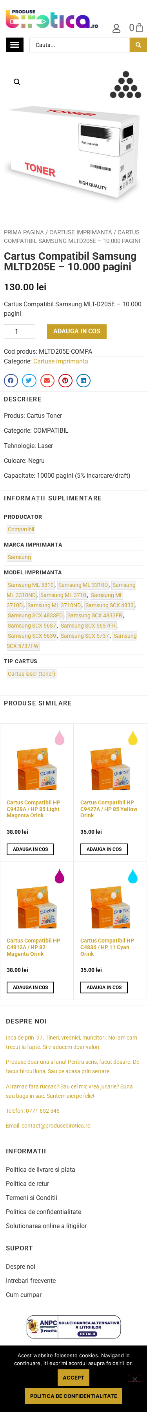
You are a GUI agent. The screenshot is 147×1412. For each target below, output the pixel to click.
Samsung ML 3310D (83, 585)
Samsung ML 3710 (63, 595)
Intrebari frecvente (31, 1280)
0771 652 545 (43, 1111)
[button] (17, 82)
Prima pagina (24, 232)
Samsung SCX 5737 (85, 636)
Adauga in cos (76, 331)
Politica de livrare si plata (40, 1169)
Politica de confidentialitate (43, 1212)
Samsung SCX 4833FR (94, 615)
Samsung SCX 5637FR (88, 625)
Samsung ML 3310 (31, 585)
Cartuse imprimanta (80, 232)
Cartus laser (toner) (31, 674)
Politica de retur (27, 1183)
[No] (134, 1378)
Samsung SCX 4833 (109, 605)
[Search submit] (138, 45)
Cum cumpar (24, 1295)
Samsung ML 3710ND (54, 605)
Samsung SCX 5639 (32, 636)
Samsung (19, 557)
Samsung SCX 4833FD (35, 615)
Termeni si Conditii (31, 1198)
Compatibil (21, 529)
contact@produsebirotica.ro (56, 1125)
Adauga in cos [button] (30, 849)
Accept (73, 1377)
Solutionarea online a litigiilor (46, 1226)
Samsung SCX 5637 (32, 625)
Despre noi (20, 1266)
